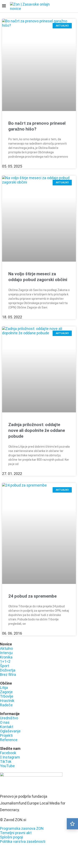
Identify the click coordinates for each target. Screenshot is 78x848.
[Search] (74, 7)
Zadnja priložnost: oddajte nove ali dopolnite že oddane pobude (36, 430)
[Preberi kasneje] (72, 823)
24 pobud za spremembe (32, 596)
